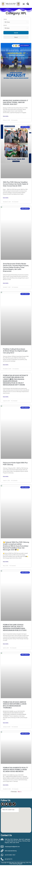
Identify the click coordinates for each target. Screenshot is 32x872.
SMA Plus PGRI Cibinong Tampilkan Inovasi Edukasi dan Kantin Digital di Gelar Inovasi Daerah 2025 (15, 184)
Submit (16, 33)
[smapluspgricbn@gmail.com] (2, 846)
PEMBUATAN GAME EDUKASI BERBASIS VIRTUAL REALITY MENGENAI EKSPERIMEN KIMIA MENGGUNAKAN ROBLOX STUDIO (14, 627)
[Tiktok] (14, 804)
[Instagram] (10, 804)
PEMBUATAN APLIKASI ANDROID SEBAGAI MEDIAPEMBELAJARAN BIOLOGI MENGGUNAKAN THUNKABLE (14, 705)
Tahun (5, 19)
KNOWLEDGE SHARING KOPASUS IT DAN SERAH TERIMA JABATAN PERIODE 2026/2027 (15, 102)
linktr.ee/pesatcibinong (11, 850)
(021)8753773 (8, 859)
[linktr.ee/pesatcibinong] (2, 850)
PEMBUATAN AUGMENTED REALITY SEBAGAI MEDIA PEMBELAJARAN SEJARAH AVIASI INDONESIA (15, 769)
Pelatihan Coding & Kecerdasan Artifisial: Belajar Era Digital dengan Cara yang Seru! (15, 351)
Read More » (6, 116)
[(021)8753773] (2, 859)
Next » (20, 791)
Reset (16, 37)
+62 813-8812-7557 (10, 855)
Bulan (5, 25)
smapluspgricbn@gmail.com (12, 846)
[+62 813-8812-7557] (2, 855)
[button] (23, 4)
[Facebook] (2, 804)
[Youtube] (6, 804)
